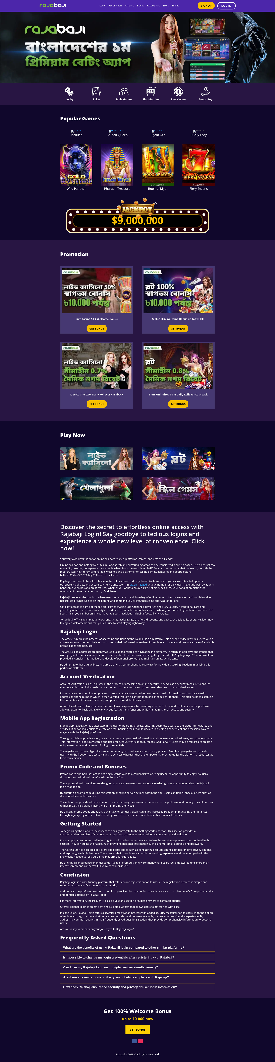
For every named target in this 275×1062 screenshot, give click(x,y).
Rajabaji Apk (153, 5)
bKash (133, 584)
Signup (206, 6)
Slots (166, 5)
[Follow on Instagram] (140, 1041)
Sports (175, 5)
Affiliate (129, 5)
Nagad (143, 584)
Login (102, 5)
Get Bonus (96, 328)
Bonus (140, 5)
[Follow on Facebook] (134, 1041)
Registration (115, 5)
